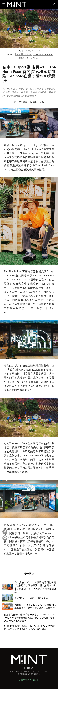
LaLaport (27, 54)
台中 (19, 54)
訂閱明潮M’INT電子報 (29, 679)
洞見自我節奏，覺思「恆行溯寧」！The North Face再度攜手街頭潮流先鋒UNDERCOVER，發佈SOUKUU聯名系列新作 (29, 617)
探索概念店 (23, 58)
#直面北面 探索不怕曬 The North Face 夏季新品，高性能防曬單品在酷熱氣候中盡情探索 (29, 627)
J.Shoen (35, 58)
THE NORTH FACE (43, 54)
